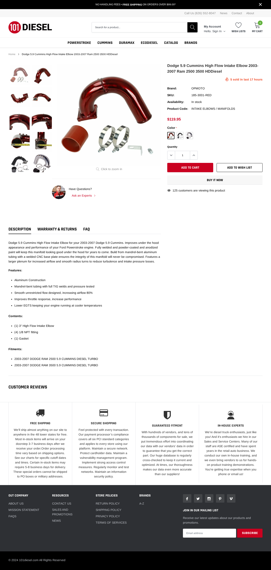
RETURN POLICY (108, 503)
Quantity (172, 146)
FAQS (12, 516)
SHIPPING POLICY (108, 510)
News (223, 13)
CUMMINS (105, 42)
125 (175, 190)
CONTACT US (61, 503)
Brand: (172, 88)
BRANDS (190, 42)
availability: (175, 102)
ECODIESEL (149, 42)
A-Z (141, 503)
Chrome (189, 135)
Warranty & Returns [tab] (57, 229)
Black (180, 135)
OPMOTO (198, 88)
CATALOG (171, 42)
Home (11, 54)
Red (170, 135)
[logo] (30, 27)
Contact (237, 13)
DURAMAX (126, 42)
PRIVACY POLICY (108, 516)
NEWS (56, 520)
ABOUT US (16, 503)
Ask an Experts (82, 195)
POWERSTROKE (79, 42)
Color (172, 127)
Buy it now (215, 180)
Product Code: (177, 108)
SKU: (170, 95)
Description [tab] (19, 229)
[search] (192, 27)
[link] (20, 75)
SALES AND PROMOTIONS (62, 512)
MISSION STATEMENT (23, 510)
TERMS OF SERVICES (111, 522)
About (250, 13)
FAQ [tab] (86, 229)
